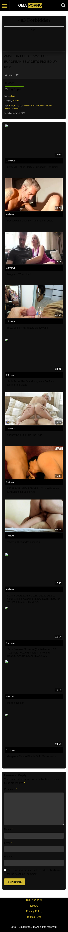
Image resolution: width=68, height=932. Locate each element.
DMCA (34, 906)
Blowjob (17, 105)
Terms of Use (34, 917)
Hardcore (44, 105)
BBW (11, 105)
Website (8, 856)
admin (12, 96)
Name (8, 829)
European (35, 105)
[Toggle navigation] (4, 5)
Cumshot (26, 105)
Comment (10, 789)
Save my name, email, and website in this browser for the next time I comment (35, 872)
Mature (16, 101)
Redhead (15, 108)
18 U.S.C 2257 (34, 900)
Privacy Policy (34, 911)
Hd (50, 105)
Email (8, 843)
